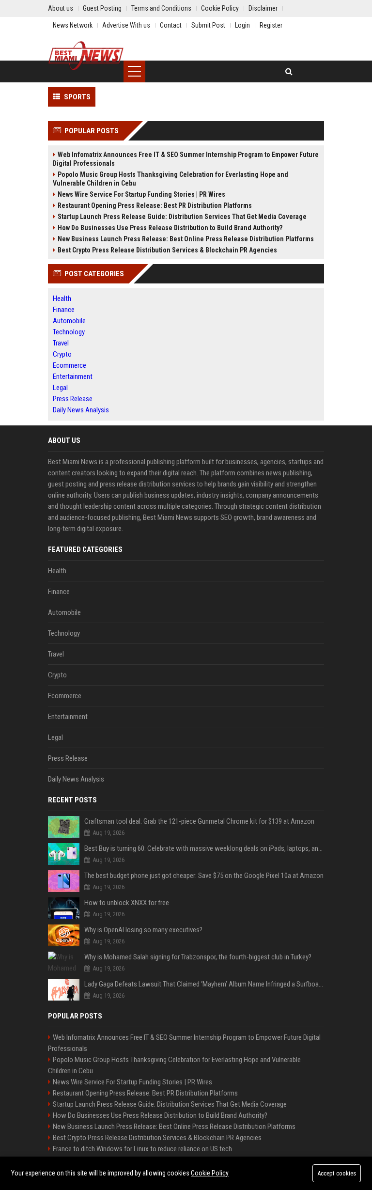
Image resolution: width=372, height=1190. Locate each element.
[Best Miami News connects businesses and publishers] (86, 55)
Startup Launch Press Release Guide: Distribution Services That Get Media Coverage (182, 216)
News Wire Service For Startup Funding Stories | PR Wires (141, 194)
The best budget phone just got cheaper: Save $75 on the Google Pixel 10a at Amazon (204, 875)
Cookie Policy (210, 1173)
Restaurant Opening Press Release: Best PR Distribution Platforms (155, 205)
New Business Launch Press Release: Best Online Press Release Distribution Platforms (186, 239)
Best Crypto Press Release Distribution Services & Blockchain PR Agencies (167, 250)
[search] (289, 71)
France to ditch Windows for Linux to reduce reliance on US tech (142, 1148)
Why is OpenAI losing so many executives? (143, 929)
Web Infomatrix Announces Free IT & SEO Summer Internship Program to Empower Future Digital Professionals (186, 159)
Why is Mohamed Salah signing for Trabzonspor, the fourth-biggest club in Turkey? (197, 957)
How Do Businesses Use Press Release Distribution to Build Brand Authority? (170, 228)
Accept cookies (336, 1173)
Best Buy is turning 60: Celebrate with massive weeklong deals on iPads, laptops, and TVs (204, 848)
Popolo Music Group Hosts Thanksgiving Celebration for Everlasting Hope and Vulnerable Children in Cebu (170, 179)
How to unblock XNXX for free (126, 902)
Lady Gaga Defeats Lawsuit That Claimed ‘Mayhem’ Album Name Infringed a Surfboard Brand (204, 984)
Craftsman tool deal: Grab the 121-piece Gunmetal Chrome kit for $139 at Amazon (199, 821)
